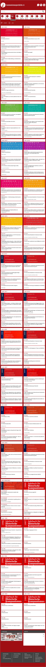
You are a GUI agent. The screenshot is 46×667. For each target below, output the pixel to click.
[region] (34, 639)
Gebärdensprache (38, 658)
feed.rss (16, 657)
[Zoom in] (43, 634)
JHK (13, 23)
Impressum (37, 661)
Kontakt (36, 655)
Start (5, 23)
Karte (4, 657)
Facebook (17, 655)
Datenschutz (37, 660)
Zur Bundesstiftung (7, 658)
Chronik (4, 655)
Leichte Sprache (38, 657)
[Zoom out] (43, 636)
